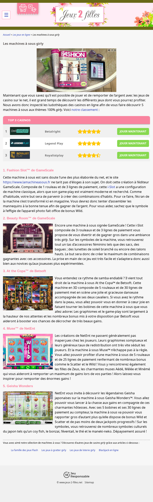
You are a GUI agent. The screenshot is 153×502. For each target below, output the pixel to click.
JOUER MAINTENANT (133, 131)
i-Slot (111, 187)
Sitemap (89, 482)
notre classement (85, 109)
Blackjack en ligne (109, 450)
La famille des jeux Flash (24, 450)
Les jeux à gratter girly (53, 450)
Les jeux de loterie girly (82, 450)
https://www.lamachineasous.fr (26, 182)
